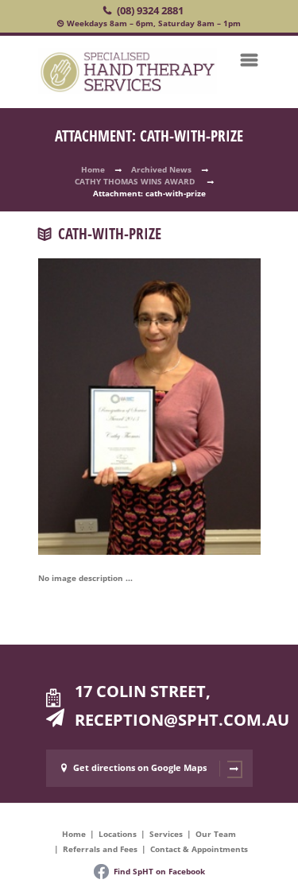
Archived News (161, 169)
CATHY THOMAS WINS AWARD (136, 181)
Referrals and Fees (100, 848)
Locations (118, 833)
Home (93, 169)
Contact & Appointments (199, 848)
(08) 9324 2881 (150, 10)
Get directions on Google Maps (140, 767)
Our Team (215, 833)
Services (166, 833)
